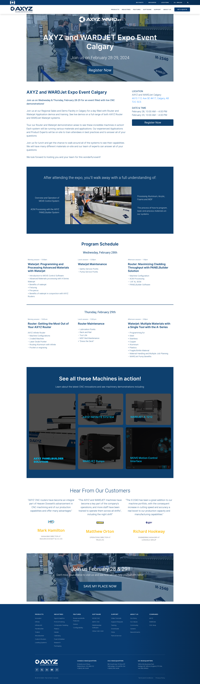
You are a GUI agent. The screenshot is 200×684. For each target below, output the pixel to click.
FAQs (113, 632)
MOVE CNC (96, 618)
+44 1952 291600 (143, 668)
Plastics (56, 628)
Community (134, 625)
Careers (133, 628)
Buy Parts (139, 2)
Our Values (134, 622)
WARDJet (152, 622)
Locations (165, 2)
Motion (75, 624)
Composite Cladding (61, 625)
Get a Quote (182, 9)
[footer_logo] (46, 662)
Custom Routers (40, 639)
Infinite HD (38, 625)
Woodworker (39, 635)
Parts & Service (116, 635)
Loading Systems (41, 642)
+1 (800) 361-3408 (83, 668)
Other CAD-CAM (97, 631)
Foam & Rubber (59, 639)
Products (115, 9)
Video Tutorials (116, 618)
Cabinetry (57, 635)
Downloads (115, 628)
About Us (167, 9)
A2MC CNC (96, 622)
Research (57, 642)
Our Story (133, 618)
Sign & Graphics (59, 618)
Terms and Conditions (145, 678)
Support (157, 9)
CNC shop (152, 625)
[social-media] (37, 670)
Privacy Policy (160, 678)
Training (113, 625)
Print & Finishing (59, 622)
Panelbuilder (39, 628)
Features (137, 9)
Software (147, 9)
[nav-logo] (21, 9)
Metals (56, 632)
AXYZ (151, 618)
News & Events (135, 632)
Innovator (38, 618)
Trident (37, 632)
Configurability (78, 627)
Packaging (57, 646)
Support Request (117, 622)
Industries (126, 9)
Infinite (37, 622)
